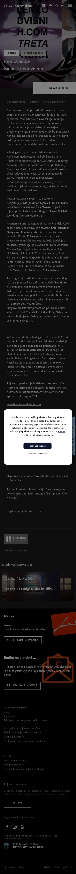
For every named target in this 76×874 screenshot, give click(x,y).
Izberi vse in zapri (37, 446)
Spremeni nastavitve (37, 454)
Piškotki (61, 431)
